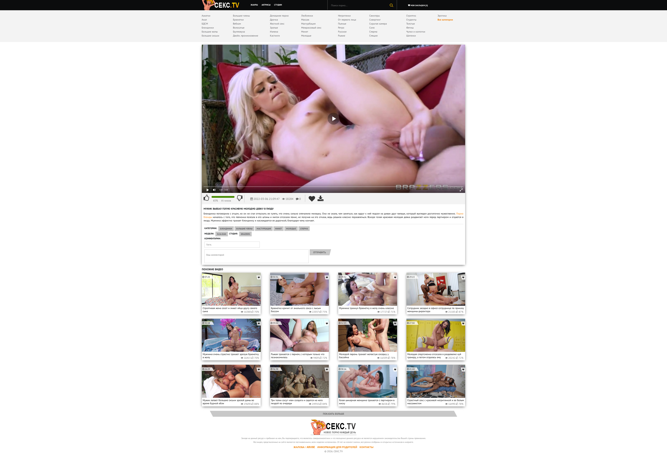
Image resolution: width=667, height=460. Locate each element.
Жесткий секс (277, 23)
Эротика (442, 15)
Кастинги (275, 35)
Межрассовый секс (311, 27)
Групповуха (239, 31)
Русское (342, 31)
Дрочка (274, 19)
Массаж (305, 19)
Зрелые (274, 27)
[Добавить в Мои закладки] (312, 199)
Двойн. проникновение (245, 35)
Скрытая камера (378, 23)
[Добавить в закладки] (258, 277)
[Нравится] (206, 198)
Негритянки (344, 15)
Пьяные (342, 23)
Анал (204, 19)
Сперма (373, 31)
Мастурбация (308, 23)
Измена (274, 31)
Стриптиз (411, 15)
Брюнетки (238, 19)
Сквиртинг (375, 19)
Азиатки (206, 15)
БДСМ (205, 23)
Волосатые (238, 27)
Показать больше (333, 413)
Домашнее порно (279, 15)
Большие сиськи (210, 35)
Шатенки (411, 35)
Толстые (410, 23)
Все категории (445, 19)
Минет (304, 31)
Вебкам (237, 23)
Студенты (411, 19)
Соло (372, 27)
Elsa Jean (221, 234)
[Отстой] (239, 198)
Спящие (373, 35)
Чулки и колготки (415, 31)
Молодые (306, 35)
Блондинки (208, 27)
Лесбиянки (307, 15)
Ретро (341, 27)
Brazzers (245, 234)
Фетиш (410, 27)
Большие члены (241, 15)
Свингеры (374, 15)
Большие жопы (210, 31)
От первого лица (347, 19)
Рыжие (341, 35)
